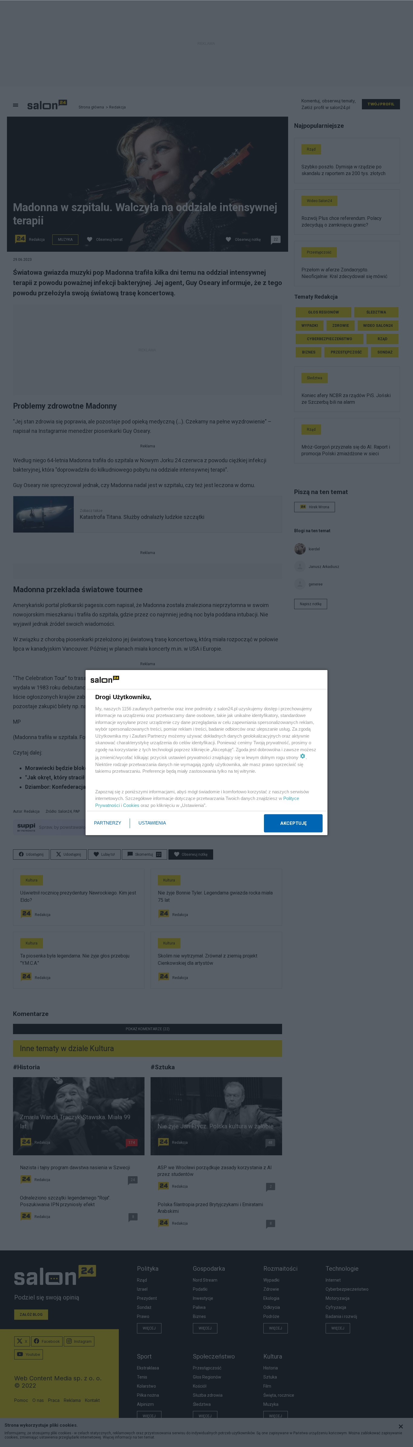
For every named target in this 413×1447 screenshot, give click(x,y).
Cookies (131, 805)
